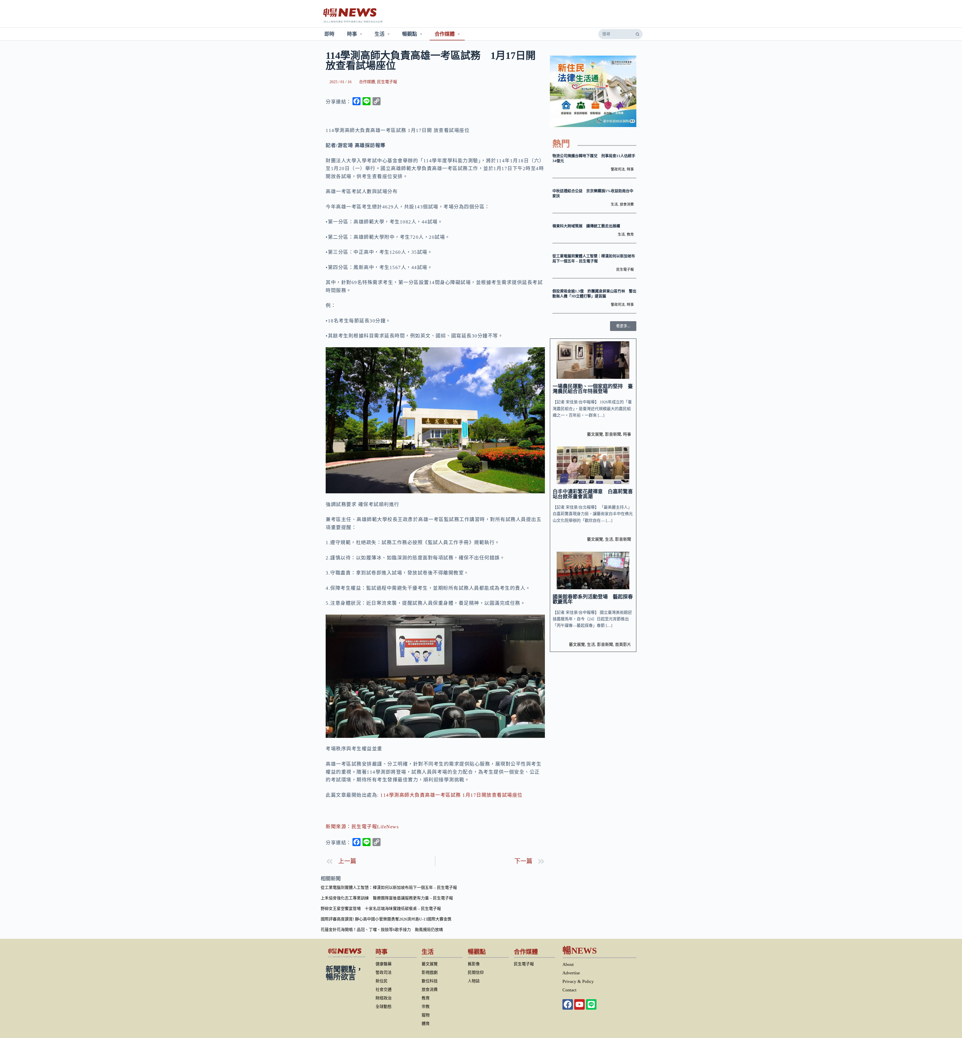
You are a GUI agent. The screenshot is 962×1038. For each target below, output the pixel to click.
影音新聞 (613, 434)
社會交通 (384, 989)
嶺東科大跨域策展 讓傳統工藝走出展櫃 (586, 226)
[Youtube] (579, 1004)
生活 (380, 34)
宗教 (426, 1006)
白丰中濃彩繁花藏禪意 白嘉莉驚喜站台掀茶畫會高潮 (593, 494)
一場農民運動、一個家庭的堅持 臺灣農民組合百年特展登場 (593, 389)
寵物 (426, 1015)
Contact (569, 989)
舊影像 (474, 964)
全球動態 (384, 1006)
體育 (426, 1023)
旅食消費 (627, 204)
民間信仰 (476, 972)
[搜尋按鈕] (637, 34)
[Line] (591, 1004)
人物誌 (474, 981)
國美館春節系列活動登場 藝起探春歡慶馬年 (593, 599)
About (568, 964)
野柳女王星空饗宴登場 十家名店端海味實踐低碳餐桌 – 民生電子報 (381, 908)
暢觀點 (409, 34)
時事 (352, 34)
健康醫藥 (384, 964)
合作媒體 (445, 34)
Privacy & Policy (578, 981)
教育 (630, 234)
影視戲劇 (430, 972)
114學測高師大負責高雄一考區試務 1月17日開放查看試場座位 (451, 795)
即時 (329, 34)
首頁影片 (623, 644)
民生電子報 (387, 82)
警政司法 (618, 169)
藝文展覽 (595, 434)
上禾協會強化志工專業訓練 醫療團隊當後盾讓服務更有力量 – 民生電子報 (387, 898)
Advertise (571, 972)
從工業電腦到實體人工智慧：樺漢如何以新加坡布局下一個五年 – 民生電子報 (389, 887)
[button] (623, 326)
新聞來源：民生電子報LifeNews (362, 826)
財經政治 (384, 998)
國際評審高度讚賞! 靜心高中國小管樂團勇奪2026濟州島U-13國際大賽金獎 (386, 919)
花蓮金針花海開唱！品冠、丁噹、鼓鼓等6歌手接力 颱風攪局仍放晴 (382, 930)
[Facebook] (567, 1004)
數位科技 (430, 981)
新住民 (382, 981)
